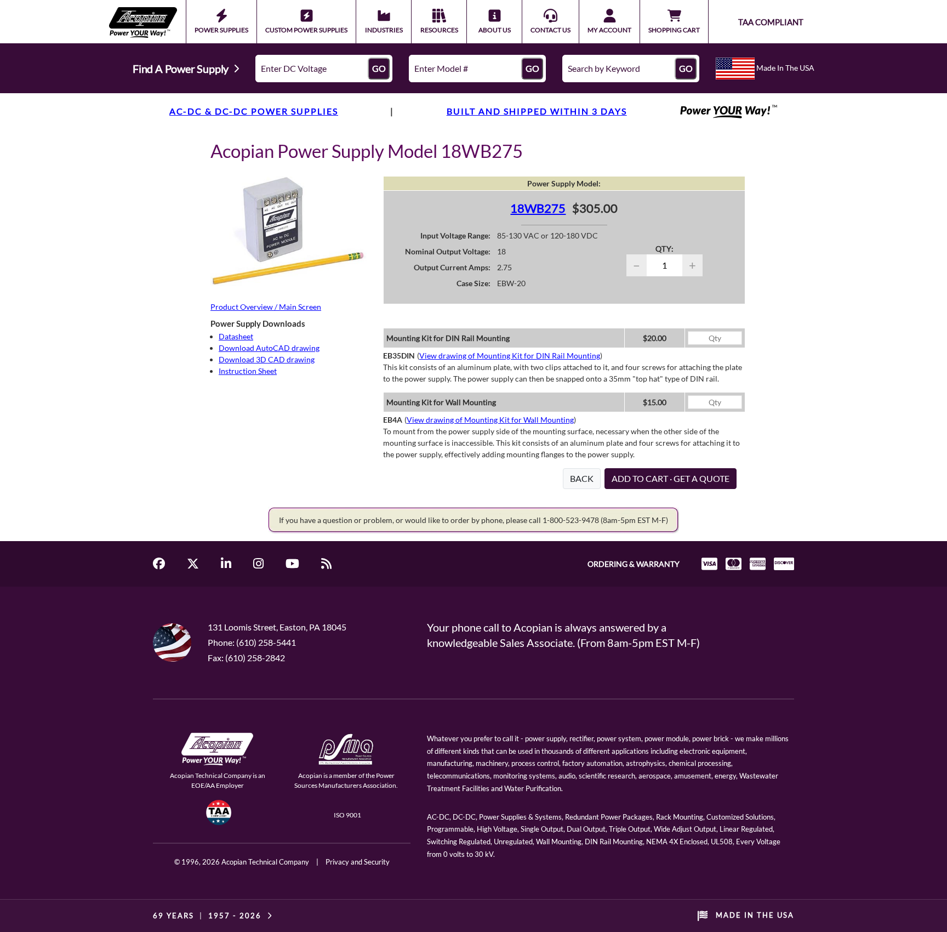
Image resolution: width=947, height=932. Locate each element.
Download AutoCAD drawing (269, 348)
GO (379, 68)
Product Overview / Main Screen (265, 306)
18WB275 (538, 208)
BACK (582, 478)
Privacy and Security (358, 861)
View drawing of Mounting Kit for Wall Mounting (490, 419)
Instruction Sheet (248, 371)
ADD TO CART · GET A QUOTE (670, 478)
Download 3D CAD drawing (267, 359)
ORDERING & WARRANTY (633, 564)
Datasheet (236, 336)
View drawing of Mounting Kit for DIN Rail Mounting (509, 355)
